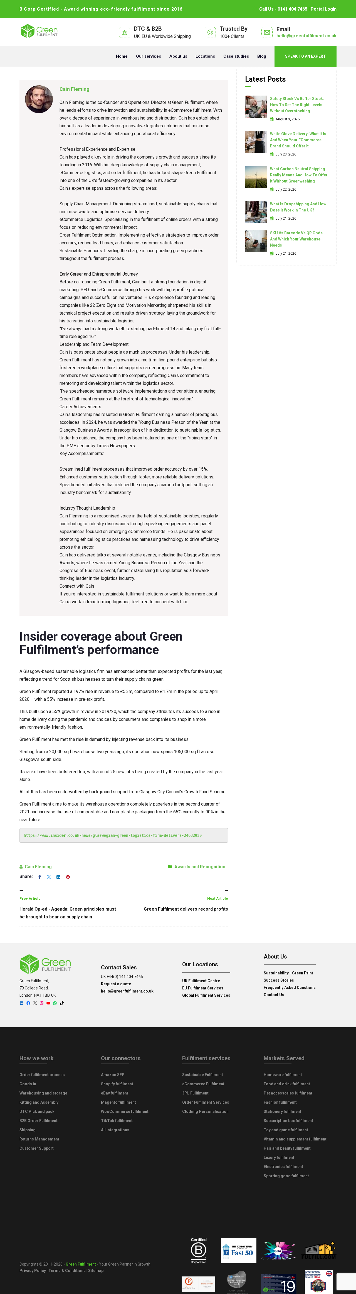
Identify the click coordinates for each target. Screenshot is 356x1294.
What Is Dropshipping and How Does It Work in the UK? (298, 207)
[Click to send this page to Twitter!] (49, 876)
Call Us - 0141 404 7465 (283, 9)
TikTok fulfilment (117, 1120)
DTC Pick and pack (37, 1111)
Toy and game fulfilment (286, 1130)
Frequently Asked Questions (290, 987)
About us (178, 56)
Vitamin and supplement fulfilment (295, 1139)
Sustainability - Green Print (288, 973)
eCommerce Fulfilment (203, 1084)
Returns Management (39, 1139)
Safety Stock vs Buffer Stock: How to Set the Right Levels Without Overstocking (297, 104)
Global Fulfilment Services (206, 995)
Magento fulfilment (118, 1102)
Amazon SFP (113, 1074)
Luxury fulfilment (279, 1157)
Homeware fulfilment (283, 1074)
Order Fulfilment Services (205, 1102)
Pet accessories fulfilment (288, 1093)
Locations (205, 56)
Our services (148, 56)
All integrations (115, 1130)
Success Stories (279, 980)
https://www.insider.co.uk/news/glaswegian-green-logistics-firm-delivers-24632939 (113, 835)
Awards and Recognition (199, 866)
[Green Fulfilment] (39, 32)
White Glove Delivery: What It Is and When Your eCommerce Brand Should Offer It (298, 140)
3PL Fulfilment (195, 1093)
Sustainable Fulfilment (202, 1074)
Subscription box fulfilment (288, 1120)
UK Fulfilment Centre (201, 981)
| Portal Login (322, 9)
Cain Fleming (75, 89)
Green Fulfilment (81, 1264)
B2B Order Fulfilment (38, 1120)
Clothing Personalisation (205, 1111)
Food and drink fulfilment (287, 1084)
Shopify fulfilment (117, 1084)
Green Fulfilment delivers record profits (186, 904)
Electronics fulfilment (283, 1166)
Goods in (27, 1084)
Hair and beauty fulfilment (287, 1148)
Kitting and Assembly (38, 1102)
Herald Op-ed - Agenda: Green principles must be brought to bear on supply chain (67, 908)
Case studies (236, 56)
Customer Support (36, 1148)
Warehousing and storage (43, 1093)
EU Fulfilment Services (202, 988)
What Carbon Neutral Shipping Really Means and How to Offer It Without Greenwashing (299, 175)
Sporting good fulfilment (286, 1176)
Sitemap (95, 1270)
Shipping (27, 1130)
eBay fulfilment (114, 1093)
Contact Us (274, 995)
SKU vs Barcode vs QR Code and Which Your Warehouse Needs (296, 239)
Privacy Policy (32, 1270)
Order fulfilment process (42, 1074)
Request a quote (116, 984)
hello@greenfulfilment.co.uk (306, 35)
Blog (261, 56)
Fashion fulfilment (280, 1102)
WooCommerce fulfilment (125, 1111)
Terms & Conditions (67, 1270)
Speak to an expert (305, 56)
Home (122, 56)
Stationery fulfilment (282, 1111)
